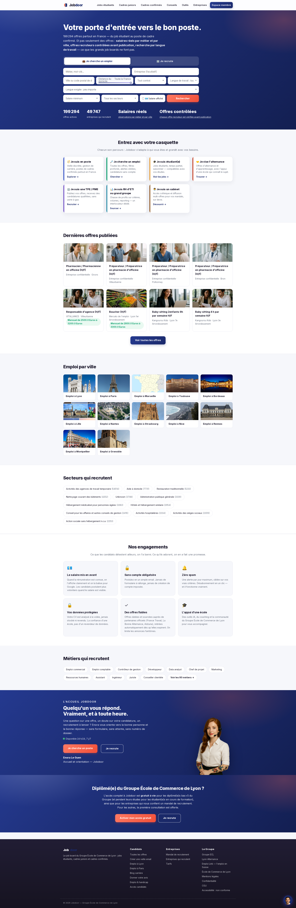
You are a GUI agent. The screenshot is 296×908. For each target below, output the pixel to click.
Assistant (100, 677)
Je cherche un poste (80, 748)
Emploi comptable (101, 669)
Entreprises (200, 5)
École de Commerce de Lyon (216, 872)
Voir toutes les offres (148, 340)
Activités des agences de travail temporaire (92, 488)
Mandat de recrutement (177, 854)
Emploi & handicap (139, 882)
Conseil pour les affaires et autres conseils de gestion (97, 513)
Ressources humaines (77, 677)
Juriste (132, 677)
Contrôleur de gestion (129, 669)
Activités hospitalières (151, 513)
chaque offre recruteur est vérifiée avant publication (185, 117)
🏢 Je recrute (164, 61)
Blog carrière (136, 873)
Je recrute (112, 748)
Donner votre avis (139, 877)
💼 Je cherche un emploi (97, 61)
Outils (185, 5)
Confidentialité (209, 881)
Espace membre (221, 5)
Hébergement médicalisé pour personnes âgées (94, 505)
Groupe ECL (208, 854)
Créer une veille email (140, 859)
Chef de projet (196, 669)
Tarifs (169, 864)
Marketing (217, 669)
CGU (204, 885)
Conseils (172, 5)
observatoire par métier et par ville (135, 117)
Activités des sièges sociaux (191, 513)
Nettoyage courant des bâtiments (87, 496)
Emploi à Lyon (137, 864)
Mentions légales (210, 876)
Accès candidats (138, 887)
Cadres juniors (127, 5)
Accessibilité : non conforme (216, 890)
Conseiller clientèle (153, 677)
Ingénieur (117, 677)
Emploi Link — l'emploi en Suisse (214, 865)
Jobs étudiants (105, 5)
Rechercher (183, 98)
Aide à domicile (138, 488)
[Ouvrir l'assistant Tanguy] (288, 900)
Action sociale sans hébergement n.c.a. (89, 521)
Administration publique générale (160, 496)
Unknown (124, 496)
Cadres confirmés (151, 5)
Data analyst (175, 669)
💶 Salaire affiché (154, 98)
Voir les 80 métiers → (182, 677)
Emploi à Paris (137, 868)
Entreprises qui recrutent (178, 859)
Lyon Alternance (210, 859)
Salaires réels (132, 111)
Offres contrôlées (178, 111)
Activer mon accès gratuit (135, 818)
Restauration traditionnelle (174, 488)
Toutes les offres (138, 854)
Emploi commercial (75, 669)
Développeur (155, 669)
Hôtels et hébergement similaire (151, 505)
